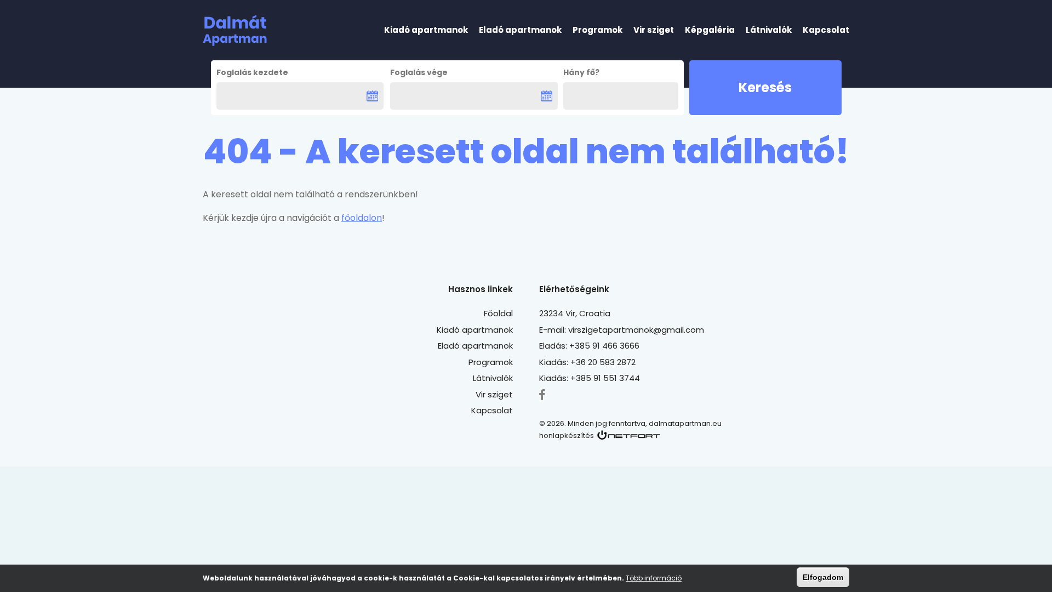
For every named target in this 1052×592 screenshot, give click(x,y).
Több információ (654, 578)
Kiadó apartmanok (426, 30)
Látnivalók (769, 30)
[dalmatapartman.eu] (235, 30)
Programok (597, 30)
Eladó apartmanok (520, 30)
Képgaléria (710, 30)
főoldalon (361, 218)
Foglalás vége (419, 72)
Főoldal (498, 313)
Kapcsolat (826, 30)
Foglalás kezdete (252, 72)
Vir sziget (653, 30)
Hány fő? (581, 72)
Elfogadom (823, 577)
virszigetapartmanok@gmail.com (636, 329)
